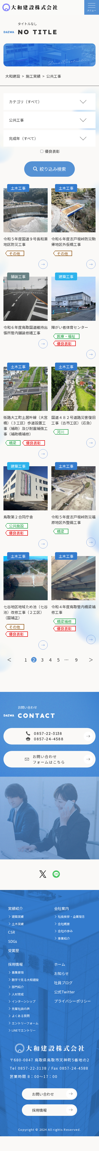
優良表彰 (64, 343)
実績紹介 (15, 908)
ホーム (59, 964)
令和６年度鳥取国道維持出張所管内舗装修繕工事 (25, 329)
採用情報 (15, 964)
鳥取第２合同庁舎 (18, 517)
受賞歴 (13, 950)
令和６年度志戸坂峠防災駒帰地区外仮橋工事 (73, 241)
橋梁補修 (64, 621)
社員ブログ (63, 982)
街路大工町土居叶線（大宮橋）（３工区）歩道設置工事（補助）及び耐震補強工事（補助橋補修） (25, 426)
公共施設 (16, 526)
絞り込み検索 (53, 169)
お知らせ (61, 973)
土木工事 (18, 188)
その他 (14, 253)
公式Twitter (64, 992)
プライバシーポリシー (72, 1001)
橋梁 (12, 443)
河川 (60, 432)
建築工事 (66, 276)
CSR (11, 932)
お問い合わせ (43, 1094)
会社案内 (61, 908)
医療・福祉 (66, 336)
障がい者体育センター (69, 327)
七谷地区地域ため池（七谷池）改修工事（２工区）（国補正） (25, 612)
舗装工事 (18, 276)
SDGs (12, 941)
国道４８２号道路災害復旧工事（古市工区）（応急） (73, 420)
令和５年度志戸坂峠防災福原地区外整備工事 (73, 519)
